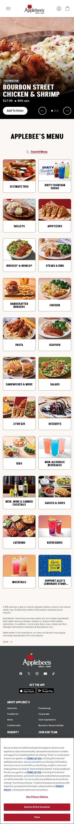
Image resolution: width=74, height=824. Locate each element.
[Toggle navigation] (8, 8)
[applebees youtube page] (45, 673)
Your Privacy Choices (37, 796)
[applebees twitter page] (28, 673)
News (10, 719)
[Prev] (42, 111)
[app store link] (27, 691)
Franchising (44, 708)
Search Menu (39, 151)
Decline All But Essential (37, 807)
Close (37, 817)
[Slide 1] (52, 111)
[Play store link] (45, 690)
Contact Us (12, 714)
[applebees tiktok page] (53, 673)
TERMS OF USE (34, 758)
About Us (12, 708)
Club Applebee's (47, 719)
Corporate (43, 714)
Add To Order (15, 111)
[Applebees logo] (34, 8)
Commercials (14, 725)
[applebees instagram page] (37, 673)
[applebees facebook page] (20, 673)
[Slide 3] (58, 111)
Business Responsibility (50, 725)
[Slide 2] (55, 111)
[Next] (67, 111)
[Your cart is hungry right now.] (67, 9)
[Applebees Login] (59, 9)
